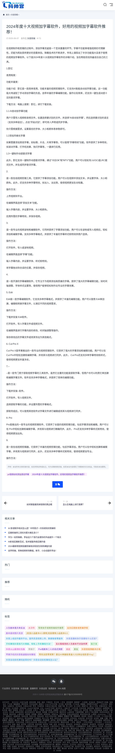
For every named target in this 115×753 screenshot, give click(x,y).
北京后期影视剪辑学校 (77, 628)
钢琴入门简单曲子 (81, 720)
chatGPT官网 (50, 708)
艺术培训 (73, 745)
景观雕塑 (46, 720)
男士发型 (69, 706)
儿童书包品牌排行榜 (16, 728)
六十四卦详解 (107, 716)
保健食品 (42, 742)
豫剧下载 (89, 730)
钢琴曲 (70, 720)
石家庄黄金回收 (73, 714)
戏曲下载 (61, 706)
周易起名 (108, 724)
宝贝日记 (15, 702)
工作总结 (76, 704)
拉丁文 (94, 644)
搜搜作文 (85, 706)
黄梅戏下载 (80, 730)
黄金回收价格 (85, 714)
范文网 (56, 702)
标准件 (105, 710)
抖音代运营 (24, 702)
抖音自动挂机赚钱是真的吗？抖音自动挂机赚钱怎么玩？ (32, 660)
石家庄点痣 (27, 706)
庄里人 (35, 710)
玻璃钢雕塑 (37, 720)
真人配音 (22, 730)
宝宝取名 (100, 724)
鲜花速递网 (29, 718)
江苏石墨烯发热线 (43, 741)
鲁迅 (91, 710)
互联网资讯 (16, 749)
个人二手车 (7, 724)
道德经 (12, 726)
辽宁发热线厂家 (99, 735)
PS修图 (85, 702)
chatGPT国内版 (33, 708)
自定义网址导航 (51, 716)
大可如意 (28, 710)
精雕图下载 (68, 716)
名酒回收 (40, 706)
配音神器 (37, 730)
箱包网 (38, 712)
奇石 (54, 749)
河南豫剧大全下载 (60, 730)
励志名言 (59, 708)
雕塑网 (10, 720)
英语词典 (38, 724)
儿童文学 (67, 708)
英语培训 (104, 745)
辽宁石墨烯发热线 (85, 735)
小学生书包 (37, 728)
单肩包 (82, 728)
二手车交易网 (87, 722)
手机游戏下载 (69, 747)
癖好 (10, 710)
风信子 (21, 710)
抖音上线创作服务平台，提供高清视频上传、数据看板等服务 (34, 638)
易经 (43, 702)
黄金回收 (12, 714)
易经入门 (12, 718)
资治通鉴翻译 (106, 730)
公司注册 (74, 708)
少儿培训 (96, 745)
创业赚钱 (89, 747)
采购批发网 (19, 712)
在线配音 (14, 730)
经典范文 (11, 706)
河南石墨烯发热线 (36, 739)
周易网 (90, 716)
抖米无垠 (82, 708)
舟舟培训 (65, 745)
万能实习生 (77, 710)
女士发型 (77, 706)
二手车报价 (98, 722)
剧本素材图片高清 (14, 633)
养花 (34, 706)
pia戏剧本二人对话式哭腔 (50, 649)
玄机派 (8, 708)
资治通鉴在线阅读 (9, 732)
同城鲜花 (37, 718)
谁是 (68, 649)
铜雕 (101, 718)
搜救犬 (41, 704)
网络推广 (77, 702)
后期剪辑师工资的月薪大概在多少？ (24, 533)
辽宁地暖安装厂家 (15, 736)
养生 (4, 749)
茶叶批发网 (57, 742)
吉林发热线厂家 (44, 735)
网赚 (9, 747)
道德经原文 (20, 726)
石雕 (106, 718)
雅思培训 (62, 712)
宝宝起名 (92, 702)
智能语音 (6, 730)
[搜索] (105, 4)
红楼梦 (104, 742)
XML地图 (62, 688)
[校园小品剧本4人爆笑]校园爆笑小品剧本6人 (47, 633)
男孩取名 (92, 724)
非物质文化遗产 (92, 704)
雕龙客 (64, 749)
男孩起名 (69, 724)
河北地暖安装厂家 (15, 735)
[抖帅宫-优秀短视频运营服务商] (13, 5)
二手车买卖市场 (53, 722)
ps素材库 (70, 712)
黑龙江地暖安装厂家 (76, 736)
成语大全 (80, 745)
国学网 (85, 710)
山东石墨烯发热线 (92, 736)
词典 (50, 724)
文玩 (41, 708)
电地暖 (44, 712)
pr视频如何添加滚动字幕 (18, 474)
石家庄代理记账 (51, 706)
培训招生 (18, 706)
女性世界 (89, 718)
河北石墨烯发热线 (85, 732)
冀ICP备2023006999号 (73, 694)
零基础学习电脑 (102, 702)
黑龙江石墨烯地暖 (61, 736)
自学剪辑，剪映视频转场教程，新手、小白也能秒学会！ (32, 550)
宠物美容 (62, 714)
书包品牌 (45, 728)
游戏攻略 (32, 702)
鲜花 (51, 718)
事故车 (78, 722)
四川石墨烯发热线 (85, 741)
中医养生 (26, 742)
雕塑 (59, 749)
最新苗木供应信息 (30, 732)
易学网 (5, 718)
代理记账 (48, 749)
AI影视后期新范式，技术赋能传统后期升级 (26, 542)
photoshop (102, 714)
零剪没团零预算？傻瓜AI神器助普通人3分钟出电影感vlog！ (67, 654)
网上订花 (45, 718)
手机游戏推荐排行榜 (46, 745)
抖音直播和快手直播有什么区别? (81, 638)
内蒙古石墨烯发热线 (92, 739)
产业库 (9, 704)
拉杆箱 (66, 728)
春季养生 (34, 742)
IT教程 (37, 747)
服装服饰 (16, 704)
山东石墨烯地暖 (8, 739)
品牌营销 (106, 708)
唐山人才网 (93, 706)
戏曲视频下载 (47, 730)
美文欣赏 (10, 745)
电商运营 (24, 716)
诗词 (64, 742)
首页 (7, 15)
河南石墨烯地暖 (63, 739)
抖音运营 (43, 688)
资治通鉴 (96, 730)
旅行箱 (60, 728)
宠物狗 (39, 714)
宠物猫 (33, 714)
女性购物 (65, 718)
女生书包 (53, 728)
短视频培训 (30, 747)
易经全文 (20, 718)
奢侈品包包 (75, 728)
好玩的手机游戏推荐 (22, 745)
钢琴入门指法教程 (91, 712)
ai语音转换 (98, 728)
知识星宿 (48, 710)
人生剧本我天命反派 (15, 628)
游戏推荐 (69, 702)
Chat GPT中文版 (51, 704)
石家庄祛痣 (20, 722)
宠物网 (27, 714)
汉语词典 (74, 742)
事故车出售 (65, 722)
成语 (55, 724)
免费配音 (30, 730)
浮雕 (22, 720)
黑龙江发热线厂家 (46, 736)
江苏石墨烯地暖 (57, 741)
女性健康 (34, 745)
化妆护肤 (81, 718)
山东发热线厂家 (106, 736)
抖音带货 (40, 749)
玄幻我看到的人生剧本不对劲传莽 (71, 644)
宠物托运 (54, 714)
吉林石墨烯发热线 (30, 735)
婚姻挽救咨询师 (32, 726)
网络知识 (98, 708)
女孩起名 (5, 726)
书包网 (11, 712)
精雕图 (82, 704)
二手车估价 (103, 704)
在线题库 (106, 749)
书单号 (69, 710)
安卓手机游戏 (46, 747)
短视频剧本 (98, 710)
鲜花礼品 (57, 718)
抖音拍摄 (24, 688)
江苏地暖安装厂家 (70, 741)
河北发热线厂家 (99, 732)
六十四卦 (97, 716)
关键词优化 (103, 706)
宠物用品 (47, 714)
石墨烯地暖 (79, 712)
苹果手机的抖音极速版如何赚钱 (20, 654)
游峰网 (55, 710)
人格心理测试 (44, 726)
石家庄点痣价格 (31, 722)
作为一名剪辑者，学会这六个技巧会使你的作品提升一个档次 (34, 537)
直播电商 (16, 716)
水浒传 (31, 628)
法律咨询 (22, 708)
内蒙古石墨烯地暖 (12, 741)
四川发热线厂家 (99, 741)
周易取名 (85, 724)
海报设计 (9, 716)
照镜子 (31, 649)
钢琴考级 (106, 720)
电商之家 (32, 716)
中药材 (49, 742)
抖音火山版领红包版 (15, 649)
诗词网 (58, 751)
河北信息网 (33, 704)
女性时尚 (73, 718)
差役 (76, 649)
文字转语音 (107, 728)
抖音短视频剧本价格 (91, 649)
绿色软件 (97, 747)
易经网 (83, 716)
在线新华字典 (53, 712)
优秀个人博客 (79, 749)
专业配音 (89, 728)
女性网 (96, 718)
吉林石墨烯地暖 (57, 735)
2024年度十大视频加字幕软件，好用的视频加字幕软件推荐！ (59, 474)
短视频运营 (89, 749)
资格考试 (88, 745)
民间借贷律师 (107, 747)
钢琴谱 (53, 720)
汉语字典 (30, 724)
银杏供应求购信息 (70, 732)
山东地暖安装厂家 (22, 739)
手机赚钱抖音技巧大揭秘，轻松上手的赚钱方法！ (29, 644)
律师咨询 (24, 704)
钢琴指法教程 (62, 720)
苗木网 (19, 732)
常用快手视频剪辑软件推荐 (51, 628)
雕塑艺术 (28, 720)
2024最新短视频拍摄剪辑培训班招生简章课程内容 (30, 546)
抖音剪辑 (14, 15)
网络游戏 (32, 749)
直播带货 (34, 688)
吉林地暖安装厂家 (70, 735)
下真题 (41, 710)
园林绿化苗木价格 (56, 732)
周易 (38, 702)
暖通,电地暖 (83, 742)
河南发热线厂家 (50, 739)
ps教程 (93, 714)
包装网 (14, 747)
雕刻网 (17, 720)
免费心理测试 (92, 726)
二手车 (62, 702)
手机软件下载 (80, 747)
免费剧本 (52, 688)
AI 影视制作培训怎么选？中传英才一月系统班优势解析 (32, 528)
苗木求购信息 (43, 732)
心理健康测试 (81, 726)
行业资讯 (6, 688)
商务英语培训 (30, 712)
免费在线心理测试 (68, 726)
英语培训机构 (104, 712)
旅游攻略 (68, 704)
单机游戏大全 (57, 747)
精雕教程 (76, 716)
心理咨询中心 (55, 726)
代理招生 (49, 702)
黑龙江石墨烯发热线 (31, 736)
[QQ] (61, 681)
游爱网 (15, 710)
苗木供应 (21, 747)
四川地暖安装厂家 (15, 742)
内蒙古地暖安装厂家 (27, 741)
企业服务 (15, 708)
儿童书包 (28, 728)
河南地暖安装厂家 (77, 739)
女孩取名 (77, 724)
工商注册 (24, 749)
